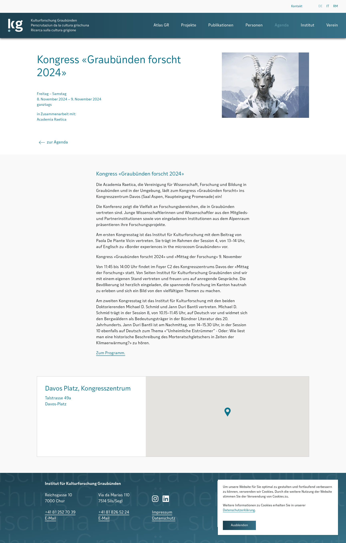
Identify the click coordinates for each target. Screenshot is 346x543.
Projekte (188, 25)
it (327, 6)
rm (335, 6)
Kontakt (296, 6)
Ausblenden (239, 525)
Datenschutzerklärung (239, 510)
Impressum (162, 513)
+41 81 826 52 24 (113, 513)
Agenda (282, 25)
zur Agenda (57, 142)
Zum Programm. (110, 353)
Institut (307, 25)
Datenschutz (163, 519)
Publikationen (220, 25)
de (320, 6)
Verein (332, 25)
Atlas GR (161, 25)
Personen (254, 25)
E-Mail (50, 519)
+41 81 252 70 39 (60, 513)
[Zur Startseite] (48, 25)
